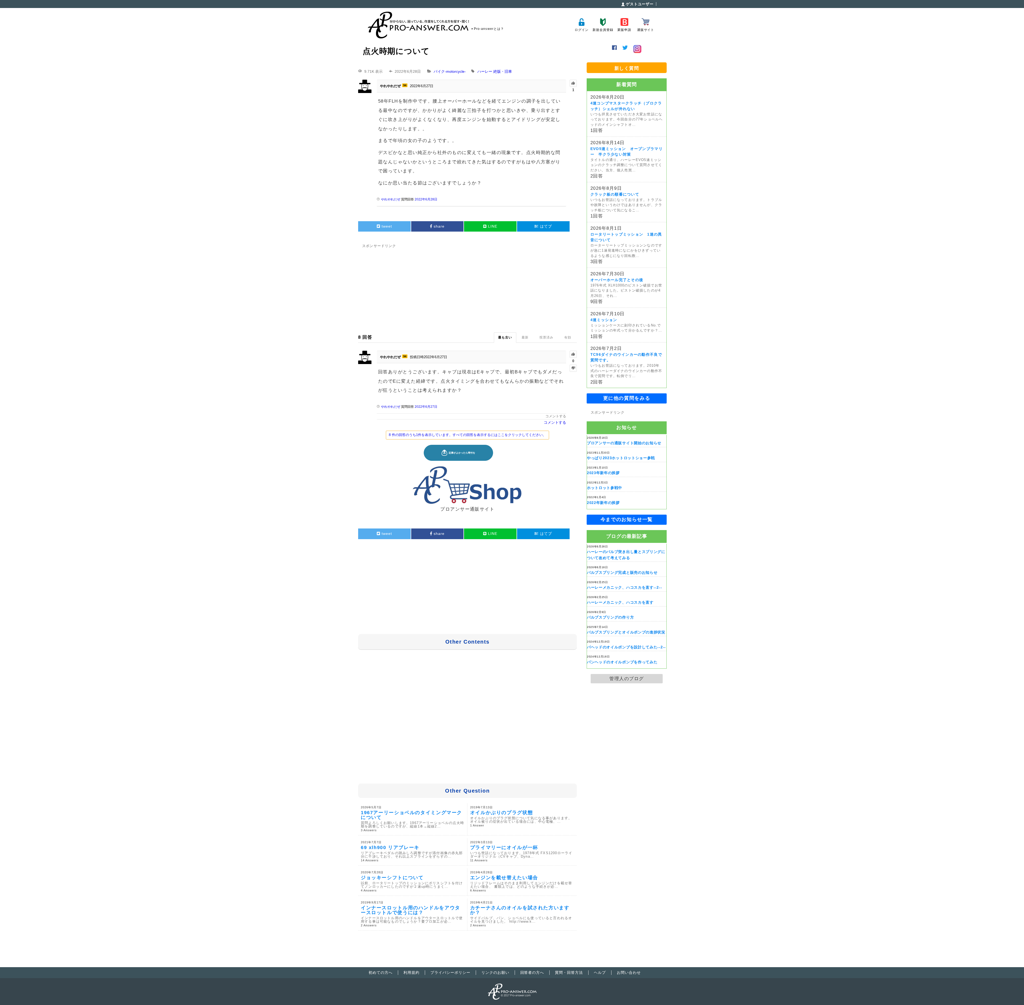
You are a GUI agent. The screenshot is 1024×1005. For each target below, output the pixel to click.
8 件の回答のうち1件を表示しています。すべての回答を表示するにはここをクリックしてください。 (467, 435)
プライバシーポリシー (450, 972)
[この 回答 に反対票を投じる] (573, 368)
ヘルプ (600, 972)
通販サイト (645, 30)
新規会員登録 (603, 30)
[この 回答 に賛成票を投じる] (573, 354)
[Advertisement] (467, 287)
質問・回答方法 (569, 972)
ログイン (581, 30)
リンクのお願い (495, 972)
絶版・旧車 (502, 71)
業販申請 (624, 30)
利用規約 (411, 972)
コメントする (555, 416)
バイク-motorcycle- (450, 71)
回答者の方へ (532, 972)
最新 (525, 337)
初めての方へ (381, 972)
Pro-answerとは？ (489, 29)
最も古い (505, 337)
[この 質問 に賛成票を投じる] (573, 83)
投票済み (546, 337)
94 (404, 85)
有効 (567, 337)
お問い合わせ (629, 972)
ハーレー (484, 71)
